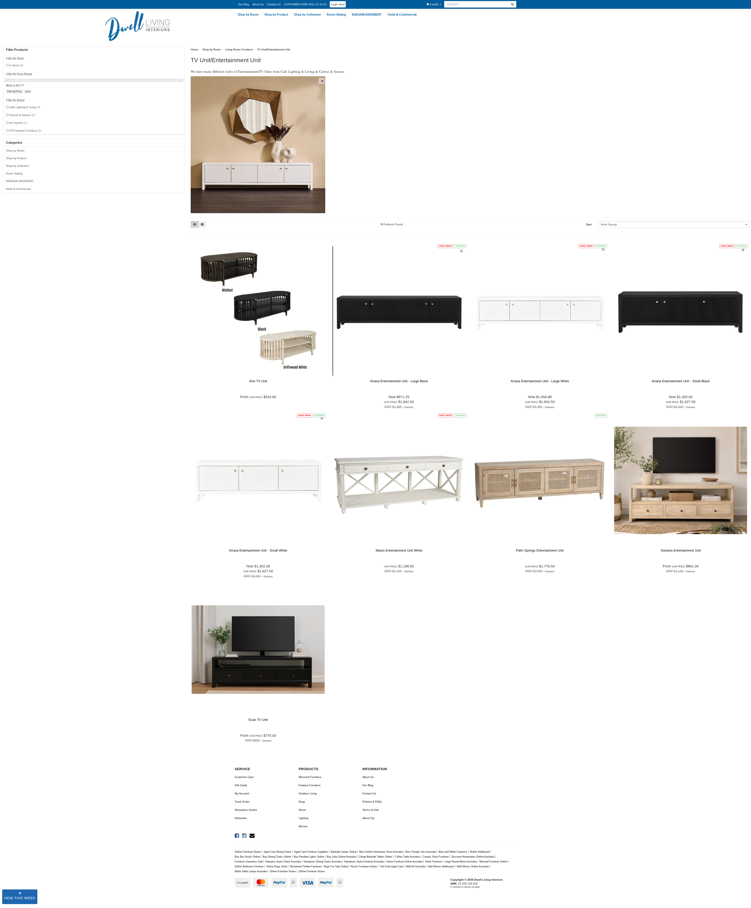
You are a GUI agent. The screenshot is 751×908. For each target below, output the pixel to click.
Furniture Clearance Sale (249, 861)
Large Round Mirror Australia (461, 861)
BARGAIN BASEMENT (367, 14)
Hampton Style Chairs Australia (283, 861)
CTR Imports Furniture (25, 130)
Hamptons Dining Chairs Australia (322, 861)
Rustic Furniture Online (364, 866)
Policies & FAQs (372, 801)
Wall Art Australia (415, 866)
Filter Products (17, 49)
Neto (477, 887)
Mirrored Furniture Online (493, 861)
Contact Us (274, 4)
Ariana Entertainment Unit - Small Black (681, 381)
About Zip (368, 818)
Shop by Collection (307, 14)
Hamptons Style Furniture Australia (364, 861)
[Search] (512, 4)
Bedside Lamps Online (344, 851)
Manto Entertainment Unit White (399, 550)
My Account (242, 793)
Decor (302, 809)
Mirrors (303, 826)
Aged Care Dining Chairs (277, 851)
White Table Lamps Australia (251, 871)
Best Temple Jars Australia (420, 851)
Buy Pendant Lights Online (309, 856)
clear (27, 91)
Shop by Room (248, 14)
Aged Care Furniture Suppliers (311, 851)
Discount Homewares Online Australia (472, 856)
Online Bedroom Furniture (249, 866)
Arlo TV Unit (258, 381)
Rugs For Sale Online (336, 866)
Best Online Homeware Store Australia (381, 851)
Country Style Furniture (435, 856)
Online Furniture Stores (248, 851)
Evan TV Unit (258, 720)
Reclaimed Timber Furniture (305, 866)
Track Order (242, 801)
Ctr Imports (18, 122)
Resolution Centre (246, 809)
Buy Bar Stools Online (247, 856)
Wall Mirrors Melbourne (441, 866)
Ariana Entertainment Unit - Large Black (399, 381)
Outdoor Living (308, 793)
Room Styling (336, 14)
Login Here (338, 4)
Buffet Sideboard (479, 851)
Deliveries (241, 818)
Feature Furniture (310, 785)
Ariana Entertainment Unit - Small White (258, 550)
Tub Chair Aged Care (391, 866)
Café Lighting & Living (24, 107)
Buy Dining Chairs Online (277, 856)
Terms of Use (370, 809)
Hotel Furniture (433, 861)
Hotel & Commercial (402, 14)
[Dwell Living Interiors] (141, 26)
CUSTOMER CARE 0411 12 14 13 (305, 4)
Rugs (302, 801)
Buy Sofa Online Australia (341, 856)
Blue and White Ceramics (453, 851)
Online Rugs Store (276, 866)
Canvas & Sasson (22, 115)
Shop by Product (276, 14)
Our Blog (243, 4)
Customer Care (244, 777)
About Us (258, 4)
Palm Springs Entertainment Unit (540, 550)
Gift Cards (241, 785)
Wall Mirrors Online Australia (473, 866)
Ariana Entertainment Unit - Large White (540, 381)
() (434, 4)
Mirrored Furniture (310, 777)
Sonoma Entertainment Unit (681, 550)
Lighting (303, 818)
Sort (589, 224)
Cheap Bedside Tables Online (375, 856)
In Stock (16, 65)
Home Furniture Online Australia (404, 861)
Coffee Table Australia (407, 856)
